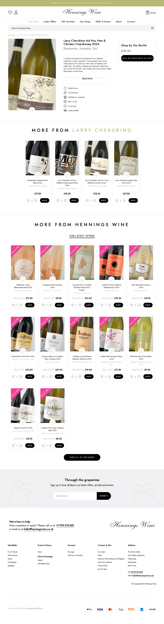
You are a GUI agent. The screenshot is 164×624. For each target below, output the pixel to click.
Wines (10, 558)
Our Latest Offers (82, 235)
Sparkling (11, 565)
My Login (71, 552)
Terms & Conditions (105, 562)
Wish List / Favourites (75, 555)
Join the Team (102, 569)
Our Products (12, 552)
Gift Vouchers (68, 21)
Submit (104, 496)
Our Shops (85, 21)
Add (44, 200)
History (40, 560)
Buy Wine (33, 21)
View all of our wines (82, 457)
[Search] (152, 28)
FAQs (100, 555)
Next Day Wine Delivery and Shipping (111, 558)
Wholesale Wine (43, 563)
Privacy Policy (102, 565)
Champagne (12, 562)
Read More (87, 78)
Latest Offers (49, 21)
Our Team (101, 552)
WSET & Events (103, 21)
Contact (131, 21)
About (119, 21)
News (40, 552)
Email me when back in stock (137, 58)
